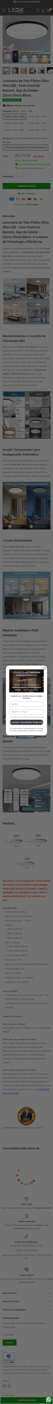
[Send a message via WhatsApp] (49, 1400)
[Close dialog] (44, 668)
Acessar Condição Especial (26, 722)
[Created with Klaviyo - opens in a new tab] (26, 736)
